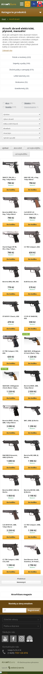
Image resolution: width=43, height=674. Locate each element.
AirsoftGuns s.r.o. (9, 4)
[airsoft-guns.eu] (34, 4)
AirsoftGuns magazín (21, 594)
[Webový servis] (16, 667)
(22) (21, 76)
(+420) (18, 652)
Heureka (29, 635)
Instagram (21, 635)
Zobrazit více (7, 50)
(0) (31, 107)
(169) (21, 63)
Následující (21, 582)
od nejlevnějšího (33, 148)
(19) (9, 103)
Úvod (4, 19)
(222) (21, 57)
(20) (21, 88)
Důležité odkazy (11, 619)
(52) (21, 82)
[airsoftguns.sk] (40, 4)
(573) (21, 70)
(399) (29, 103)
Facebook (13, 635)
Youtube (4, 635)
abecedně (18, 148)
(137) (10, 107)
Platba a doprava (11, 626)
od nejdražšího (21, 154)
